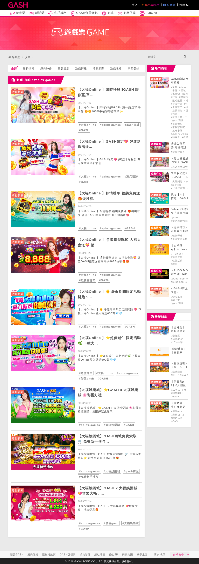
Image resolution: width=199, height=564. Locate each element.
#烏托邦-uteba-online (184, 134)
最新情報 (28, 68)
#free (187, 104)
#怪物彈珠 (176, 235)
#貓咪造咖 (176, 371)
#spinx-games (110, 124)
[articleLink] (43, 105)
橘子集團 (142, 554)
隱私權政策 (49, 554)
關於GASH (17, 554)
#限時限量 (177, 100)
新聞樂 (39, 12)
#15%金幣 (177, 342)
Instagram (151, 4)
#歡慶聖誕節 (87, 280)
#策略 (174, 87)
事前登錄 (133, 68)
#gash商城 (132, 124)
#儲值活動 (176, 260)
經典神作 (46, 68)
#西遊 (185, 137)
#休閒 (174, 113)
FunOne (151, 12)
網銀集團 (127, 554)
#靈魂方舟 (177, 104)
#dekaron (185, 87)
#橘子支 (175, 300)
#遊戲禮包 (177, 110)
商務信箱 (129, 12)
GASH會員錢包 (86, 12)
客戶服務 (59, 12)
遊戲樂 (20, 12)
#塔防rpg (176, 185)
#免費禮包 (176, 124)
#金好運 (175, 335)
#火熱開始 (177, 181)
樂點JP (113, 554)
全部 (14, 68)
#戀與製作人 (178, 152)
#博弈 (187, 107)
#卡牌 (174, 90)
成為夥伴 (85, 554)
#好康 (174, 97)
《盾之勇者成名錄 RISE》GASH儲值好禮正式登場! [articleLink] (183, 162)
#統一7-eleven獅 (181, 375)
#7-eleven (177, 253)
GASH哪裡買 (68, 554)
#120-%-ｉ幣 (178, 389)
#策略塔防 (176, 130)
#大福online (87, 124)
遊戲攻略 (116, 68)
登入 (135, 4)
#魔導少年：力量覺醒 (183, 117)
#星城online (186, 97)
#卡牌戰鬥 (177, 107)
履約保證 (32, 554)
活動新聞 (98, 68)
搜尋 (182, 4)
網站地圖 (99, 554)
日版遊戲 (63, 68)
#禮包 (187, 100)
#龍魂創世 (187, 93)
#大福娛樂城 (112, 424)
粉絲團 (170, 4)
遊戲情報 (81, 68)
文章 (28, 57)
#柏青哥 (176, 137)
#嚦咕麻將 (176, 418)
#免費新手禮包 (88, 476)
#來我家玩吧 (178, 127)
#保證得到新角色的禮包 (184, 239)
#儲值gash (86, 378)
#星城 (183, 90)
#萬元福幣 (131, 176)
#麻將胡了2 (177, 414)
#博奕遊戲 (176, 257)
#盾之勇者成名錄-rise (183, 166)
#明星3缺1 (177, 393)
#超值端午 (86, 373)
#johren (175, 217)
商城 (110, 12)
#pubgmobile (179, 282)
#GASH (84, 130)
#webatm (176, 296)
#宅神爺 (176, 93)
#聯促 (174, 264)
